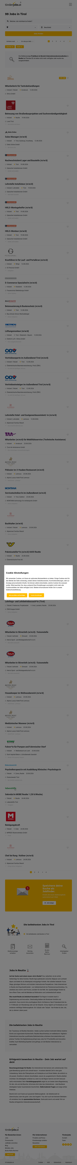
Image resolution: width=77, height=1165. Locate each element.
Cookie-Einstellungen (36, 595)
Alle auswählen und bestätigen (17, 595)
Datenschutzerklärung (13, 590)
